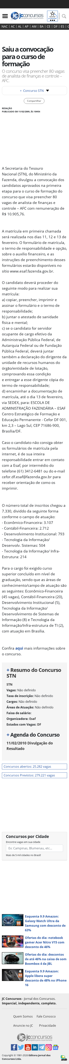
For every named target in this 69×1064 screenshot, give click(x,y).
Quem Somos (23, 1016)
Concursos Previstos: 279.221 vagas (29, 775)
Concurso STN (32, 91)
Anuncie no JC (23, 1025)
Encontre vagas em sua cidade (23, 842)
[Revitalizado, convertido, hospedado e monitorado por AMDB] (64, 1058)
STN (9, 684)
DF (56, 26)
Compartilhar (34, 100)
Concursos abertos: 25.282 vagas (27, 766)
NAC (5, 26)
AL (19, 26)
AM (34, 26)
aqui (19, 648)
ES (62, 26)
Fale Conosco (46, 1016)
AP (27, 26)
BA (42, 26)
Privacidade (47, 1025)
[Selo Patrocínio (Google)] (52, 16)
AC (13, 26)
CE (48, 26)
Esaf (32, 719)
